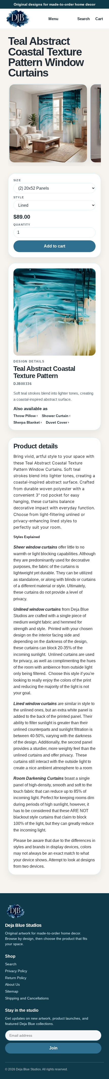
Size (17, 180)
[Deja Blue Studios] (17, 19)
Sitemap (11, 991)
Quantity (21, 224)
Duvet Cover (56, 422)
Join (53, 1048)
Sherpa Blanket (26, 422)
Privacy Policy (16, 971)
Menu (53, 19)
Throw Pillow (24, 416)
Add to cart (54, 246)
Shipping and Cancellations (27, 998)
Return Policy (15, 978)
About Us (12, 984)
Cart (99, 19)
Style (18, 197)
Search (83, 19)
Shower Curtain (55, 416)
